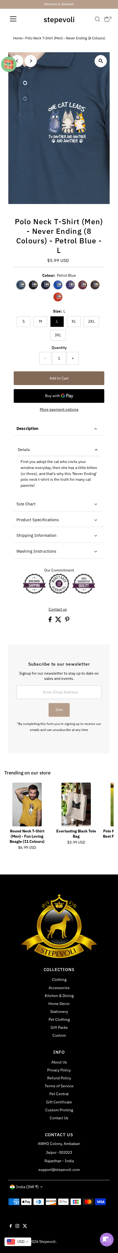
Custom (59, 1035)
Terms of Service (59, 1085)
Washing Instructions (36, 551)
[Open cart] (107, 19)
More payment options (59, 409)
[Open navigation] (13, 19)
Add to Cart (59, 378)
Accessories (59, 987)
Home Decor (59, 1003)
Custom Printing (59, 1110)
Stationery (59, 1011)
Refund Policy (59, 1078)
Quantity (59, 347)
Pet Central (59, 1093)
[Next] (30, 61)
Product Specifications (37, 519)
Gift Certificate (59, 1102)
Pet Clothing (59, 1019)
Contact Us (59, 1117)
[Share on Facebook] (50, 620)
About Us (59, 1062)
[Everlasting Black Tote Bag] (76, 804)
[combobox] (17, 1241)
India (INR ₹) (27, 1186)
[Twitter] (25, 1226)
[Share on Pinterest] (67, 620)
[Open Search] (97, 19)
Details (24, 449)
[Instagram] (17, 1226)
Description (27, 428)
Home (18, 38)
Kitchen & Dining (59, 995)
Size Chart (25, 503)
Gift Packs (59, 1027)
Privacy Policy (59, 1070)
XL (74, 321)
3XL (58, 335)
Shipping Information (36, 535)
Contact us (58, 609)
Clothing (59, 979)
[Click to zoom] (101, 61)
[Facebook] (10, 1226)
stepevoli (59, 19)
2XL (91, 321)
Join (59, 709)
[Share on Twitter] (58, 620)
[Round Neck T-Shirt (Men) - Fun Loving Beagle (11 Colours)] (27, 804)
